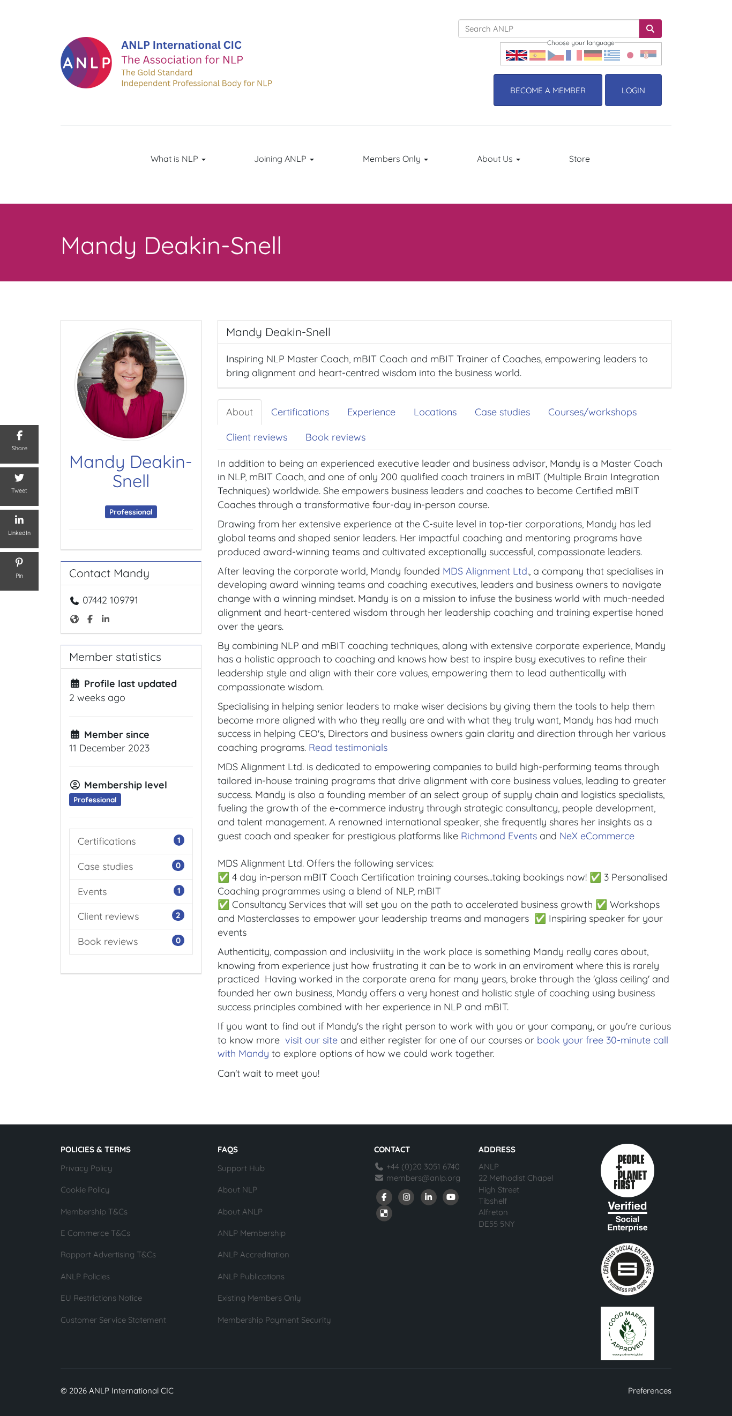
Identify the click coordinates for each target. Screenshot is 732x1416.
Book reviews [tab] (335, 437)
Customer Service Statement (113, 1320)
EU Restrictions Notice (101, 1298)
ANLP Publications (251, 1276)
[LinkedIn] (429, 1196)
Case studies (105, 866)
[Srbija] (648, 54)
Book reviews (108, 941)
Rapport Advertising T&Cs (108, 1254)
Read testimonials (348, 747)
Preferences (649, 1390)
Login (633, 90)
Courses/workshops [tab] (592, 412)
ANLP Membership (252, 1233)
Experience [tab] (371, 412)
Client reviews (108, 916)
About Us (496, 158)
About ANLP (240, 1211)
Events (92, 891)
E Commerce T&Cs (95, 1233)
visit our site (311, 1040)
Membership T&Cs (94, 1211)
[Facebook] (384, 1196)
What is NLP (175, 158)
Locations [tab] (435, 412)
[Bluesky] (384, 1213)
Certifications (107, 841)
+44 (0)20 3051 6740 (422, 1166)
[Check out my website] (75, 618)
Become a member (548, 90)
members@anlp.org (423, 1178)
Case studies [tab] (502, 412)
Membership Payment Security (274, 1320)
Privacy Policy (87, 1168)
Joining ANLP (281, 158)
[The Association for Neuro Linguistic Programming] (166, 63)
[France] (574, 54)
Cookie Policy (85, 1189)
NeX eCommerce (596, 836)
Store (579, 158)
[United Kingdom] (516, 54)
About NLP (237, 1189)
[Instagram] (407, 1196)
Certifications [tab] (300, 412)
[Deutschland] (593, 54)
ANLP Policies (85, 1276)
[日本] (630, 54)
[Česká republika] (556, 54)
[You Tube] (451, 1196)
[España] (537, 54)
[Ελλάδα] (612, 54)
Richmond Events (499, 836)
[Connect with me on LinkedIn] (106, 618)
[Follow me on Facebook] (91, 618)
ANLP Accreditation (253, 1254)
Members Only (393, 158)
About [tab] (239, 412)
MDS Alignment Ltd (485, 571)
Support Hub (241, 1168)
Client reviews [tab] (256, 437)
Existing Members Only (259, 1298)
